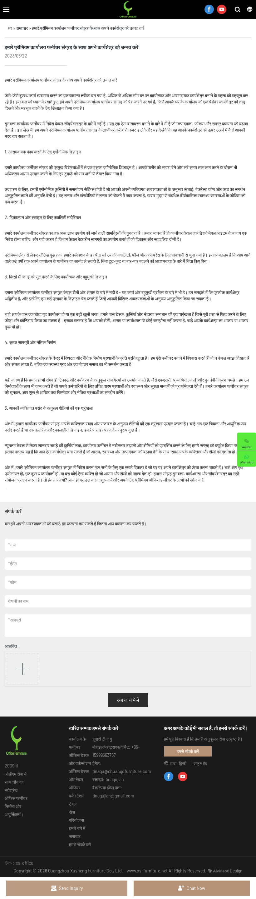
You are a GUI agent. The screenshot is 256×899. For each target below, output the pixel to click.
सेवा (72, 812)
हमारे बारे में (77, 828)
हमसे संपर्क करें (80, 844)
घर (10, 28)
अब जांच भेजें (128, 700)
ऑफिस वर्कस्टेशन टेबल (76, 796)
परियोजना (76, 820)
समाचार (22, 28)
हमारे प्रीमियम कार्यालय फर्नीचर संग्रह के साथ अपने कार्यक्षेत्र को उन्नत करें (88, 28)
